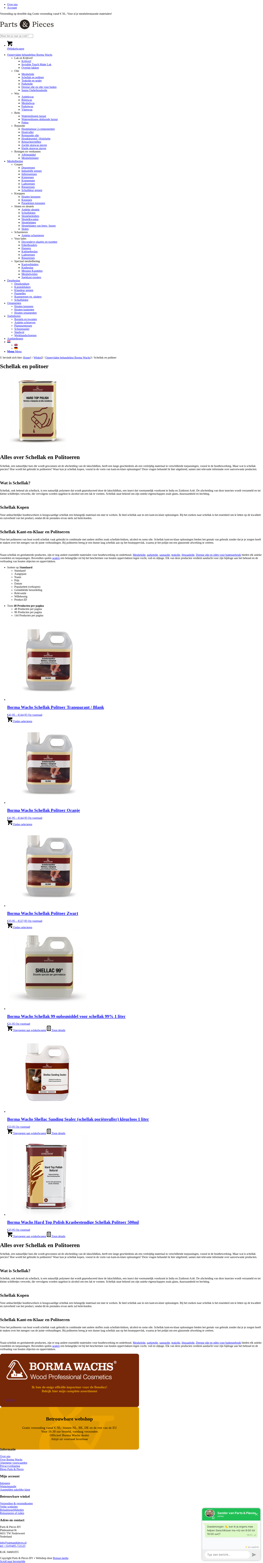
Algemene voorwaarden (13, 1462)
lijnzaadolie (188, 554)
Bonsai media (60, 1558)
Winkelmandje (8, 1486)
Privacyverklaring (10, 1465)
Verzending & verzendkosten (16, 1503)
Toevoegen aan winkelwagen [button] (29, 1030)
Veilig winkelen (9, 1506)
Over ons (12, 4)
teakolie (175, 554)
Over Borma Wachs (11, 1459)
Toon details (58, 1030)
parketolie (152, 554)
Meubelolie (139, 554)
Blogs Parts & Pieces (12, 1469)
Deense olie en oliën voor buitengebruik (218, 554)
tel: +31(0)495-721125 (12, 1545)
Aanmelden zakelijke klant (15, 1489)
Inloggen (5, 1483)
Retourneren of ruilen (12, 1513)
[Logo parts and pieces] (27, 32)
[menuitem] (135, 4)
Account (12, 7)
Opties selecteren (22, 721)
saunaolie (164, 554)
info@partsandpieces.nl (13, 1542)
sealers (56, 558)
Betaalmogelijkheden (12, 1509)
